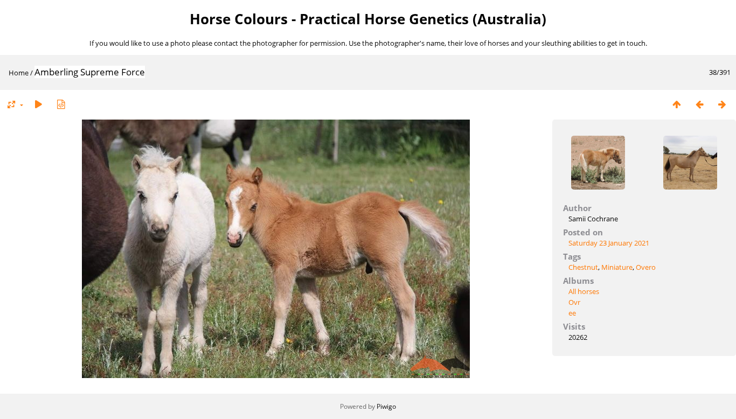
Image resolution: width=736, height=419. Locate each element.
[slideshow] (38, 104)
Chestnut (583, 267)
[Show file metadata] (61, 104)
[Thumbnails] (676, 104)
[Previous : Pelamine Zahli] (699, 104)
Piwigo (386, 406)
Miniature (617, 267)
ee (572, 313)
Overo (646, 267)
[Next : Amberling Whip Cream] (722, 104)
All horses (583, 291)
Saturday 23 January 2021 (608, 243)
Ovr (574, 302)
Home (19, 73)
